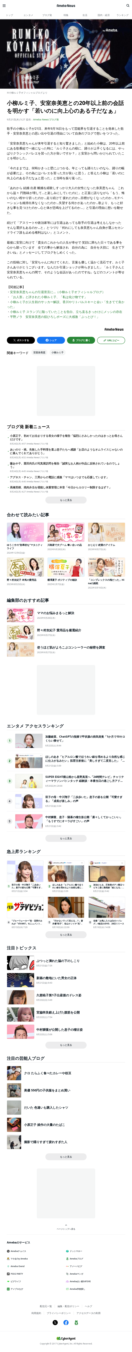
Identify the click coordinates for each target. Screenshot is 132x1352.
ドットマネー (76, 1251)
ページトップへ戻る (66, 1228)
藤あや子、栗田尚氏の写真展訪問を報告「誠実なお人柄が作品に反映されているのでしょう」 (65, 465)
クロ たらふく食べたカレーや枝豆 (47, 1073)
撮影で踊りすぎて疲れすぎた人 (45, 1142)
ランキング (123, 15)
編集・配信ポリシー (68, 1306)
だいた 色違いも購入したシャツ (46, 1107)
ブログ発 (47, 15)
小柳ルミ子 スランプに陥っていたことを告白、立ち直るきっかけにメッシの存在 (66, 312)
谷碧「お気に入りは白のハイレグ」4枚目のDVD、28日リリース (108, 922)
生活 (84, 15)
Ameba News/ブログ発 (46, 119)
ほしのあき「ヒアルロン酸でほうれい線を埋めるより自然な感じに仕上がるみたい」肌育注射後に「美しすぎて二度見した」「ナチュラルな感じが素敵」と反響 (85, 760)
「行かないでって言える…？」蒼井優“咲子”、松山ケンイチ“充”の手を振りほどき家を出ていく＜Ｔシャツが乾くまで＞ (67, 925)
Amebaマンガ (76, 1273)
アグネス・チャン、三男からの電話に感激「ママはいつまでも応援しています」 (59, 477)
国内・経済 (104, 15)
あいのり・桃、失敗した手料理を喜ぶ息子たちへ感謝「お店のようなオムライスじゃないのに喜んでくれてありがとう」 (66, 451)
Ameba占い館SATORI (80, 1281)
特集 (66, 15)
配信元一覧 (46, 1306)
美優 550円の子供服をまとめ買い (47, 1090)
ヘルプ (88, 1306)
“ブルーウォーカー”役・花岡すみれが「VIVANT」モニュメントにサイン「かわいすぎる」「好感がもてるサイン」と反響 (27, 925)
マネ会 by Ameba (19, 1258)
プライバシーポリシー (59, 1313)
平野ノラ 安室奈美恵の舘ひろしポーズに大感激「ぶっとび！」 (55, 317)
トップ (9, 15)
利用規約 (36, 1313)
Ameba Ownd (18, 1266)
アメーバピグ (76, 1266)
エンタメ (28, 15)
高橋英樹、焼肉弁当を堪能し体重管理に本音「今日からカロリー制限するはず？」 (61, 487)
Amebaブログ (76, 1258)
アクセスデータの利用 (88, 1313)
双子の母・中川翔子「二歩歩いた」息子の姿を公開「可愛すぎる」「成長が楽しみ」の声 (26, 887)
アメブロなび (17, 1288)
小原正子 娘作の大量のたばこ (44, 1125)
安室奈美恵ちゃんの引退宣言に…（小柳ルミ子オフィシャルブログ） (57, 292)
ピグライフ (16, 1281)
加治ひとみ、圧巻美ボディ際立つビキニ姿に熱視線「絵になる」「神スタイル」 (108, 887)
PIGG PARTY (17, 1273)
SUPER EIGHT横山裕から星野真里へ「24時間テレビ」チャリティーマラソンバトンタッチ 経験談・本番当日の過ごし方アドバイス (84, 780)
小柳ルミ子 (58, 352)
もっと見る (66, 500)
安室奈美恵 (39, 352)
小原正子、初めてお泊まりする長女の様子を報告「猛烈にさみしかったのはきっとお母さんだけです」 (66, 437)
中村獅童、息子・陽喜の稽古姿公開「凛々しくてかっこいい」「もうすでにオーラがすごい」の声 (83, 819)
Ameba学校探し (77, 1288)
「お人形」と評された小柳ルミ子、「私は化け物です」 (48, 297)
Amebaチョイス (18, 1251)
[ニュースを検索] (128, 6)
